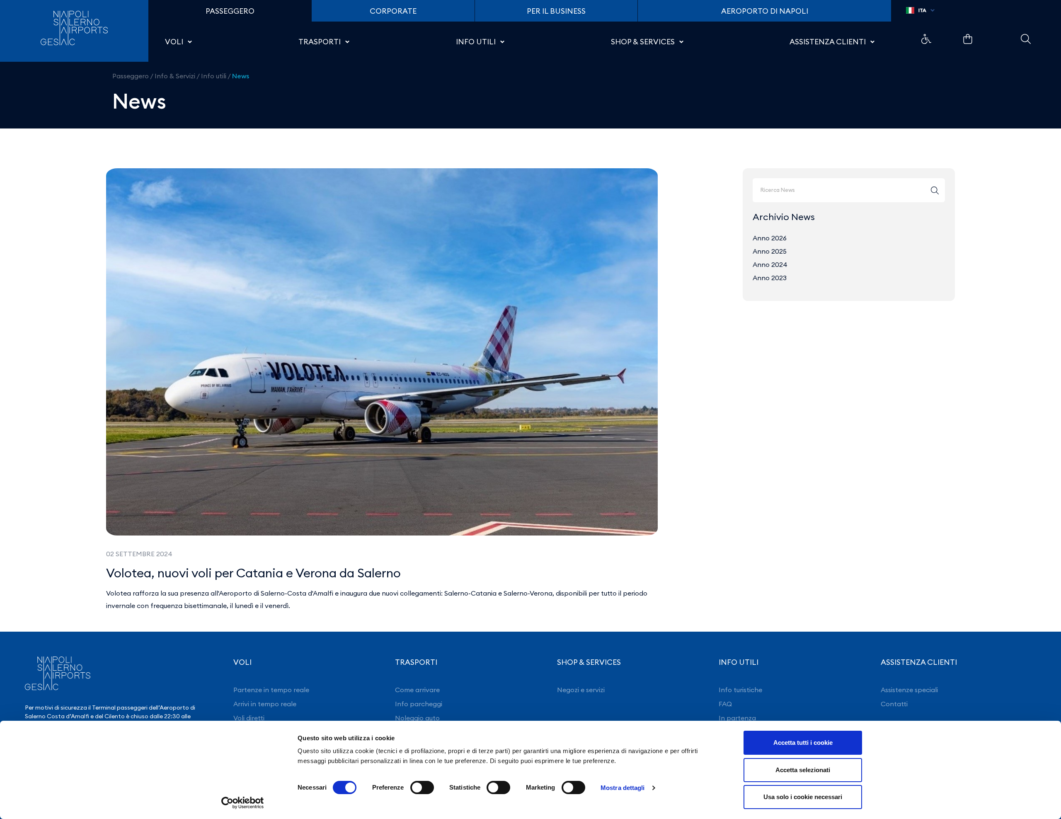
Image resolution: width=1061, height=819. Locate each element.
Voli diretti (248, 718)
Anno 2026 (770, 238)
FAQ (725, 704)
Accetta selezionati (802, 769)
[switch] (422, 787)
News (240, 76)
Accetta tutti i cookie (803, 742)
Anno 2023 (770, 278)
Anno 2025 (770, 251)
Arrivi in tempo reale (264, 704)
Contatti (894, 704)
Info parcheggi (418, 704)
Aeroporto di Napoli (764, 11)
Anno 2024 (770, 264)
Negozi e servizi (581, 690)
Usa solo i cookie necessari (802, 796)
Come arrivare (417, 690)
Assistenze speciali (909, 690)
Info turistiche (740, 690)
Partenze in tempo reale (271, 690)
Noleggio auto (417, 718)
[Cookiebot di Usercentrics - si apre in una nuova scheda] (242, 803)
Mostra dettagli (623, 787)
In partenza (737, 718)
